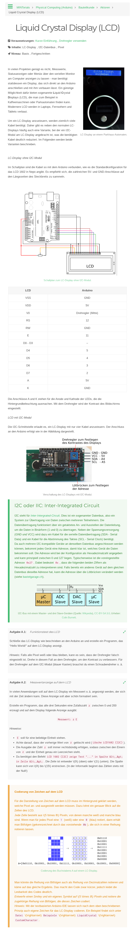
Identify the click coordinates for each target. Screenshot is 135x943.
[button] (124, 632)
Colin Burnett (69, 617)
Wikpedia (87, 613)
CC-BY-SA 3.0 (102, 613)
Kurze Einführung (46, 40)
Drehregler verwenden (72, 40)
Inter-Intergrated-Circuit (45, 515)
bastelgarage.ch (32, 576)
